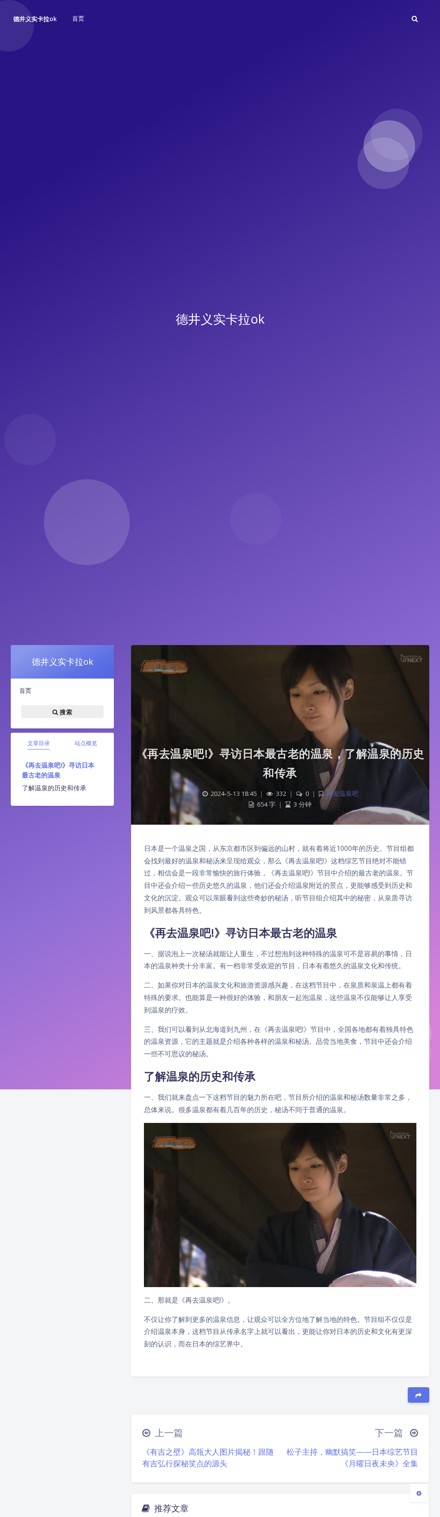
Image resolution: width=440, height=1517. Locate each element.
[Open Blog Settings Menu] (419, 1493)
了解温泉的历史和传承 (54, 787)
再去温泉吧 (342, 793)
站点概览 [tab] (86, 743)
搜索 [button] (65, 711)
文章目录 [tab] (39, 743)
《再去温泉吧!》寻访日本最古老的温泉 (58, 770)
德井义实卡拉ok (35, 19)
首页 (25, 690)
